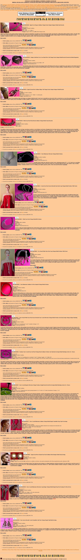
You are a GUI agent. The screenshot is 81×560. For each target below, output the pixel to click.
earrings (12, 5)
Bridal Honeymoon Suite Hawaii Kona (59, 10)
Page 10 (34, 549)
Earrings (59, 549)
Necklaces (55, 549)
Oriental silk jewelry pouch (75, 8)
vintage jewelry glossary (40, 7)
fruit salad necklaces (31, 6)
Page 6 (22, 549)
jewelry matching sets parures (19, 5)
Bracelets (63, 549)
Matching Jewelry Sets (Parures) (72, 549)
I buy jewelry (12, 10)
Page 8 (28, 549)
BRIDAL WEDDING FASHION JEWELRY (45, 5)
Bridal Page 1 (4, 549)
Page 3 (12, 549)
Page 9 (31, 549)
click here (50, 10)
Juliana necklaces (22, 6)
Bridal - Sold (50, 549)
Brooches (40, 550)
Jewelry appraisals (18, 10)
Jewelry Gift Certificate (4, 10)
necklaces (9, 5)
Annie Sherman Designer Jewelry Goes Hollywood (56, 7)
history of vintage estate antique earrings (28, 7)
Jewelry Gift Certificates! (40, 16)
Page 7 (25, 549)
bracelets (27, 5)
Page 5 (18, 549)
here (23, 50)
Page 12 (41, 549)
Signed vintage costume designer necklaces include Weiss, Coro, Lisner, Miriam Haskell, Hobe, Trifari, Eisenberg (57, 6)
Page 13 (45, 549)
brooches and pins (33, 5)
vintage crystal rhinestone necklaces (12, 6)
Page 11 (38, 549)
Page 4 (15, 549)
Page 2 (9, 549)
